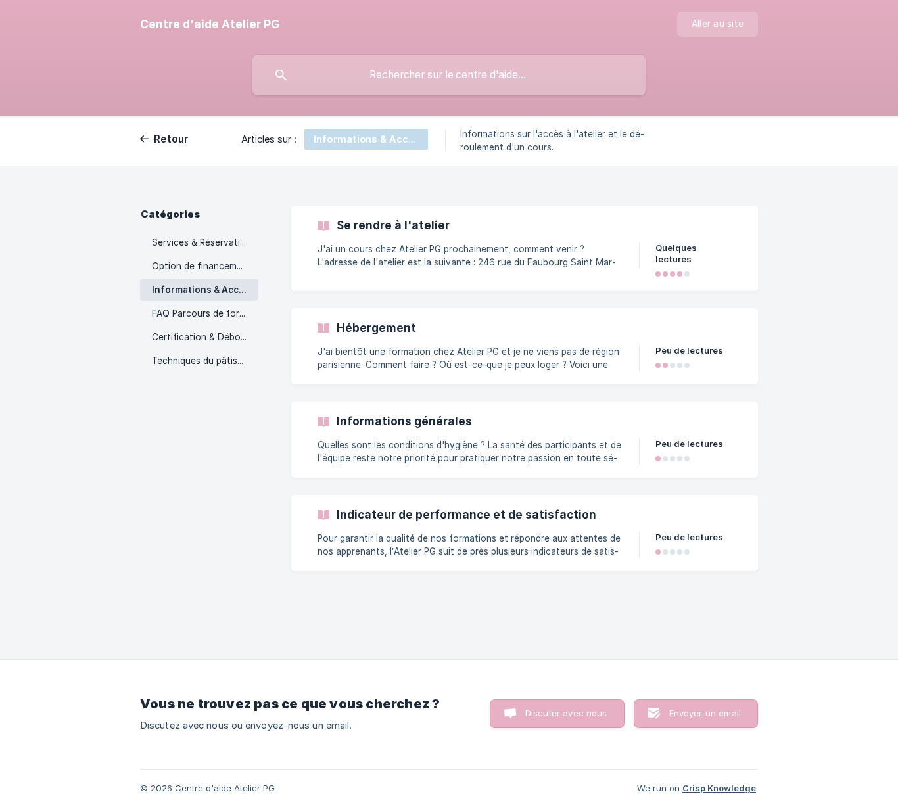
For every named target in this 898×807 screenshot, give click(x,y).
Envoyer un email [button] (705, 713)
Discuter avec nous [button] (566, 713)
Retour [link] (171, 139)
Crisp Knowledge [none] (719, 788)
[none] (209, 24)
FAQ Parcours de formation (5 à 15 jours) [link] (205, 313)
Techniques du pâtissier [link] (202, 361)
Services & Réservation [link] (201, 242)
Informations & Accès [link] (201, 290)
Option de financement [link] (201, 266)
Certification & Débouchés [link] (205, 337)
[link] (524, 248)
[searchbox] (449, 75)
